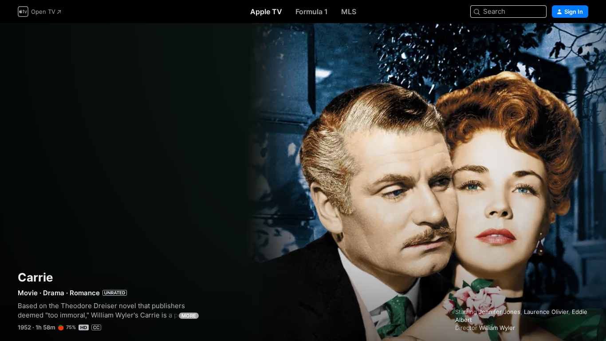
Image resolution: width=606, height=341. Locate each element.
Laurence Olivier (546, 311)
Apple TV (266, 11)
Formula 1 (311, 11)
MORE (188, 316)
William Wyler (497, 327)
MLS (348, 11)
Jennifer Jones (499, 311)
